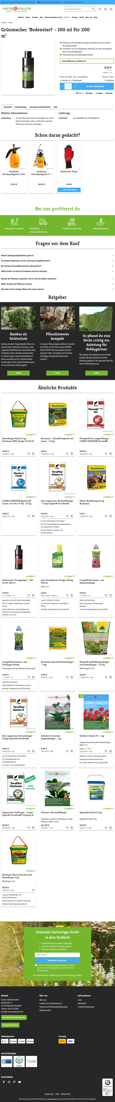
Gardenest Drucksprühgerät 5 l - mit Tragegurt (41, 173)
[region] (28, 68)
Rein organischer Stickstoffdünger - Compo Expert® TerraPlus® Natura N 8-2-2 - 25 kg (57, 502)
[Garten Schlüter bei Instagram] (9, 1082)
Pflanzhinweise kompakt (57, 336)
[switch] (107, 1093)
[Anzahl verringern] (62, 86)
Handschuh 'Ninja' (69, 171)
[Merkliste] (28, 453)
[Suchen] (93, 9)
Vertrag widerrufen (10, 1025)
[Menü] (111, 1080)
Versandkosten (52, 1099)
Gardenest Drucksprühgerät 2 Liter (13, 173)
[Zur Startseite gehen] (17, 9)
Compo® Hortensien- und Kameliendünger (92, 581)
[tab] (7, 107)
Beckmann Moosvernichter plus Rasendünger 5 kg (17, 876)
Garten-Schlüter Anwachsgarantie (50, 2)
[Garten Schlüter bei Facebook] (3, 1082)
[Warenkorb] (111, 9)
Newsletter (82, 1003)
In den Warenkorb (95, 86)
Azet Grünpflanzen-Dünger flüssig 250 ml (57, 581)
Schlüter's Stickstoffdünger (54, 812)
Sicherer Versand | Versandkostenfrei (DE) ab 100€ (19, 2)
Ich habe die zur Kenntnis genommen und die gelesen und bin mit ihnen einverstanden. (56, 968)
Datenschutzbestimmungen (56, 965)
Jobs (80, 1000)
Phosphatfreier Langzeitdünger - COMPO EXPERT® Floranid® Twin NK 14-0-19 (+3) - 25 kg (95, 440)
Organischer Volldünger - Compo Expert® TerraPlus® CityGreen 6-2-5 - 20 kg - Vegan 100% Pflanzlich (18, 814)
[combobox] (77, 9)
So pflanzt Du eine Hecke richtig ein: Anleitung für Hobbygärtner (96, 342)
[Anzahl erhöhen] (74, 86)
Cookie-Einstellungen (86, 1007)
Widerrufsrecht (45, 1010)
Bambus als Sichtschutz (18, 336)
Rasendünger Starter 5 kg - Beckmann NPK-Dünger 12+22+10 (18, 440)
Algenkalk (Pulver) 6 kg (91, 812)
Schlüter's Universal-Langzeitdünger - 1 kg (51, 737)
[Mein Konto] (105, 9)
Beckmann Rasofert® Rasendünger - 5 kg (57, 663)
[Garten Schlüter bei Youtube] (19, 1082)
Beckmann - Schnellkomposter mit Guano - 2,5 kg (57, 440)
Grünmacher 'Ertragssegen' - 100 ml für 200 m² (17, 581)
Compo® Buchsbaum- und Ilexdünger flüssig (14, 663)
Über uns (42, 1000)
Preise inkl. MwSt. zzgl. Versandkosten (74, 77)
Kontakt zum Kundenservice (74, 2)
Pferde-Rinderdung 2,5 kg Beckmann (92, 502)
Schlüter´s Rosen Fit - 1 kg (92, 736)
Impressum (49, 1094)
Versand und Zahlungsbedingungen (53, 1007)
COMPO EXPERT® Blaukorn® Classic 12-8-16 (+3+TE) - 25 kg (16, 502)
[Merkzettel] (100, 9)
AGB (53, 968)
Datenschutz (66, 1094)
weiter (18, 373)
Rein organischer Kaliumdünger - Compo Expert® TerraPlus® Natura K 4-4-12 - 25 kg (18, 737)
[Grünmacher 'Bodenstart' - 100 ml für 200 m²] (28, 68)
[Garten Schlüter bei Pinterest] (14, 1082)
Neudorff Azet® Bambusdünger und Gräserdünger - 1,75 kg (94, 663)
